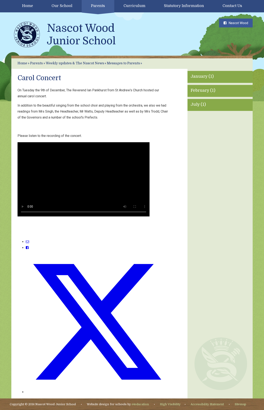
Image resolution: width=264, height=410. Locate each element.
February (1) (203, 90)
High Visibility (170, 404)
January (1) (202, 76)
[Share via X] (97, 392)
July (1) (198, 104)
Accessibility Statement (207, 404)
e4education (140, 404)
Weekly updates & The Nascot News (75, 63)
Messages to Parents (123, 63)
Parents (36, 63)
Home (22, 63)
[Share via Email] (27, 242)
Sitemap (240, 404)
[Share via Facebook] (27, 248)
